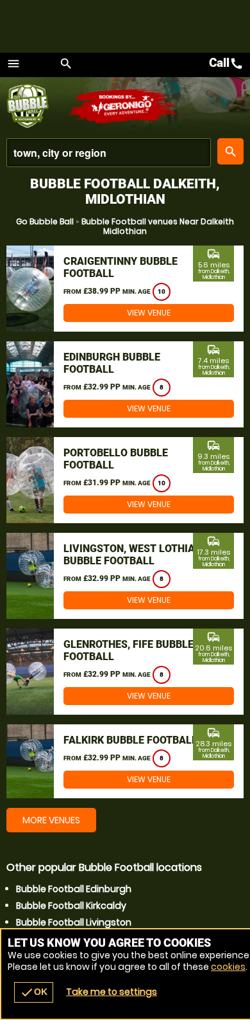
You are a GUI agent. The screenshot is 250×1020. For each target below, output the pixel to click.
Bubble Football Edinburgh (73, 888)
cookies (228, 966)
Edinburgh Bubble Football (111, 363)
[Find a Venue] (108, 152)
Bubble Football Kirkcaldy (71, 905)
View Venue (149, 312)
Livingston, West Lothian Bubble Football (132, 554)
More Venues (51, 820)
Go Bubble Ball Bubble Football (36, 106)
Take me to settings (111, 991)
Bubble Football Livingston (73, 922)
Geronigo (123, 106)
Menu (13, 64)
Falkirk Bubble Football (130, 740)
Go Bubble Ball (45, 221)
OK (33, 992)
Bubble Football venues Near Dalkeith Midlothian (157, 226)
